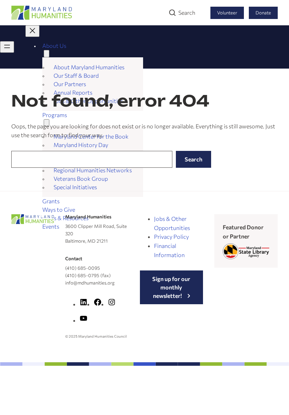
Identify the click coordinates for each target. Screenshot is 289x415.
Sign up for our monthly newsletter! (171, 287)
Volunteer (227, 12)
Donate (263, 12)
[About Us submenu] (46, 53)
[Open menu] (7, 47)
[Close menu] (32, 31)
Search (186, 12)
